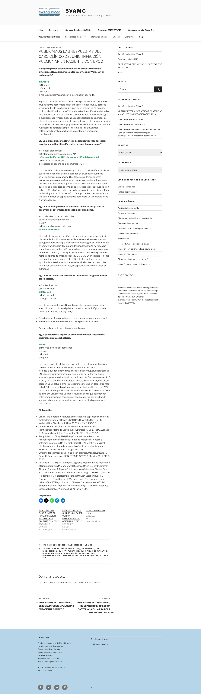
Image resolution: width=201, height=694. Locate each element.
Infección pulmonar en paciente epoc (134, 264)
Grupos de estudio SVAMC (140, 30)
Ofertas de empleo (99, 37)
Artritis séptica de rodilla (128, 208)
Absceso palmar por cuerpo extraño (133, 259)
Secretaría (53, 30)
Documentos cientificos (49, 37)
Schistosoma (123, 238)
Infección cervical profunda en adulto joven (136, 249)
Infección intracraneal (127, 254)
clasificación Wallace (94, 551)
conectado (66, 582)
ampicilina (88, 549)
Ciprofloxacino (70, 551)
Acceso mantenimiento (128, 233)
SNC (45, 558)
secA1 (99, 555)
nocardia (84, 553)
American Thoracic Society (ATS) (61, 549)
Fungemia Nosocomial (127, 213)
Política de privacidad (127, 192)
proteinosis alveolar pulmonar (76, 555)
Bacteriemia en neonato (128, 223)
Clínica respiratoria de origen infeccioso (135, 228)
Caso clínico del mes (74, 37)
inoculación (71, 553)
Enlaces (116, 37)
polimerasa (49, 555)
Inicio (40, 30)
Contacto (129, 37)
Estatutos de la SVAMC (128, 59)
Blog (141, 37)
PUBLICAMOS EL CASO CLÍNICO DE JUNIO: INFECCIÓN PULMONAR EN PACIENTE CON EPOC (49, 515)
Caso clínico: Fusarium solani (130, 119)
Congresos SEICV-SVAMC (109, 30)
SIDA (106, 555)
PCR (93, 553)
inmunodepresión (52, 553)
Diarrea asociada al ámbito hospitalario (135, 218)
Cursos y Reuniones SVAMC (78, 30)
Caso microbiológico (55, 545)
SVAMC (75, 11)
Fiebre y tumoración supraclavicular (133, 244)
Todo (120, 72)
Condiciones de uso (126, 187)
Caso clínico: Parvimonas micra (131, 124)
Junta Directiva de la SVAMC (130, 54)
